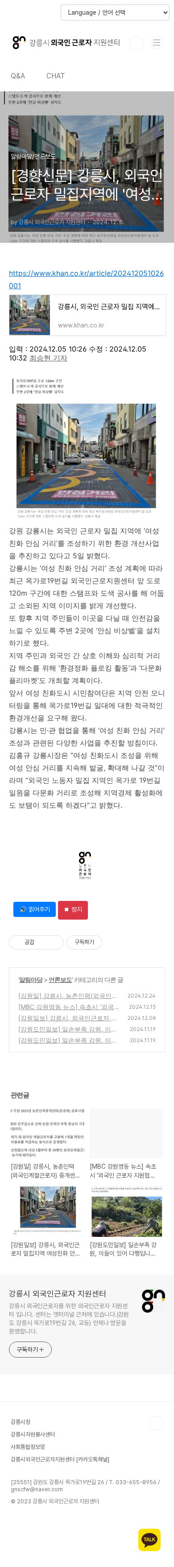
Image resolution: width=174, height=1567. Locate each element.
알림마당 (30, 979)
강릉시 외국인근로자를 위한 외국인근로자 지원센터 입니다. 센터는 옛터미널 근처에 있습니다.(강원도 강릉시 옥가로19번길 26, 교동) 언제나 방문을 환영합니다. (69, 1318)
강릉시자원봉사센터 (33, 1434)
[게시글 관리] (53, 942)
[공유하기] (42, 942)
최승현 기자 (48, 357)
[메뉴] (156, 42)
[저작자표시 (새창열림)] (106, 942)
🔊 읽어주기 (34, 909)
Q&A (18, 76)
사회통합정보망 (28, 1447)
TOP (156, 1423)
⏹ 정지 (73, 909)
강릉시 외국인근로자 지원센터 (57, 1293)
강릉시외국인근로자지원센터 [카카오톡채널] (60, 1459)
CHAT (55, 76)
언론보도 (60, 979)
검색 (136, 42)
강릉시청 (20, 1422)
